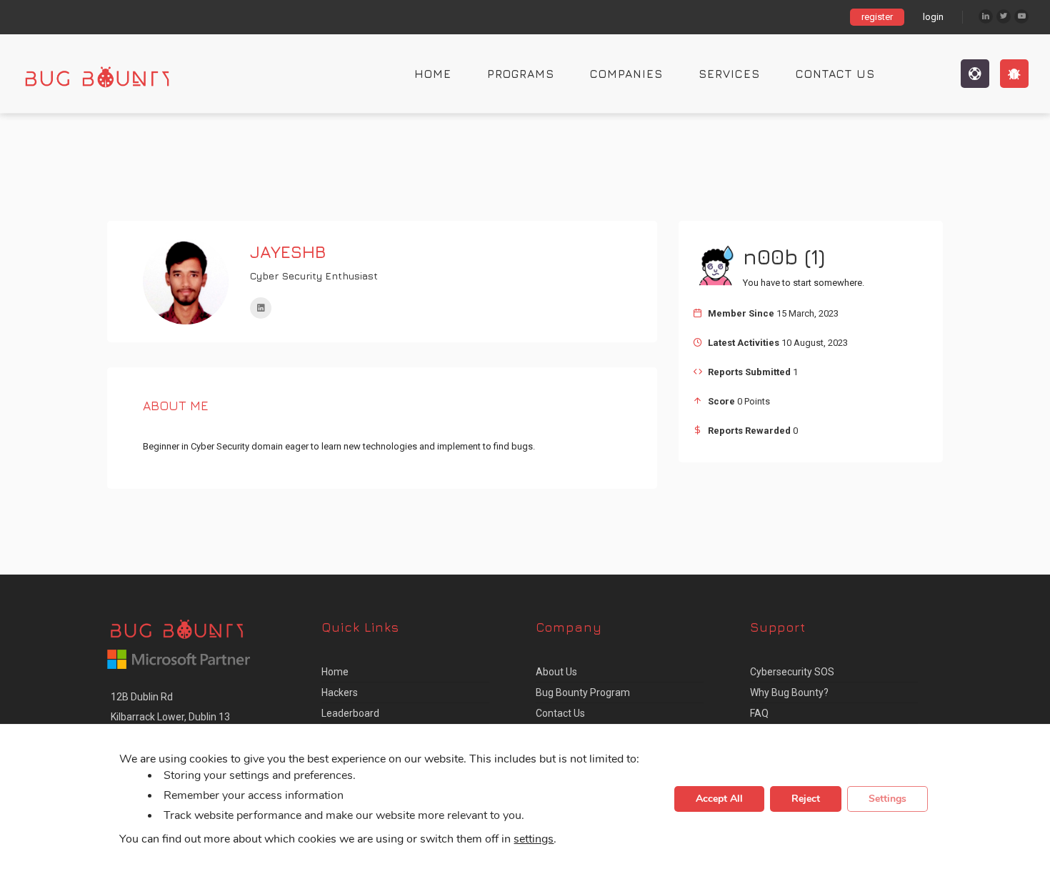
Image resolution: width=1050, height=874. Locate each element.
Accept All (719, 799)
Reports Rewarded (749, 430)
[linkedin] (260, 308)
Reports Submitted (749, 372)
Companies (626, 73)
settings (534, 839)
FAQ (759, 713)
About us (556, 671)
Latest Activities (743, 342)
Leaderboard (350, 713)
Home (432, 73)
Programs (520, 73)
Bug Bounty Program (583, 692)
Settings (887, 799)
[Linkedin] (986, 16)
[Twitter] (1003, 16)
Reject (805, 799)
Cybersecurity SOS (792, 671)
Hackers (339, 692)
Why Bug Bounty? (789, 692)
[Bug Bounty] (110, 73)
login (933, 16)
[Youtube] (1021, 16)
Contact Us (835, 73)
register (877, 16)
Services (729, 73)
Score (721, 401)
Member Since (741, 313)
